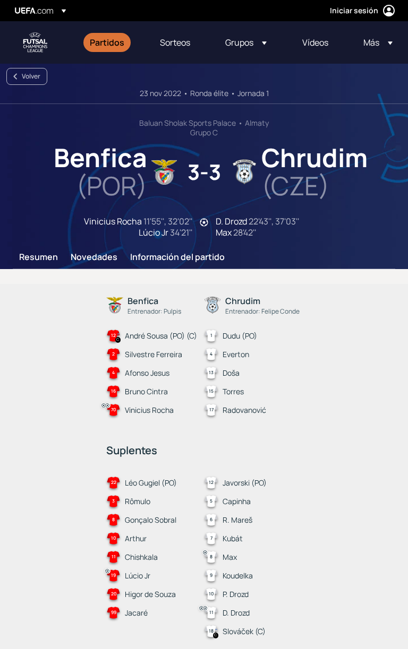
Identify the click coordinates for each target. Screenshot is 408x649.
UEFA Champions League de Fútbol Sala (35, 42)
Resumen (38, 257)
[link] (107, 42)
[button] (246, 42)
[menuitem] (111, 42)
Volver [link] (31, 76)
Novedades (94, 257)
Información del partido (177, 257)
